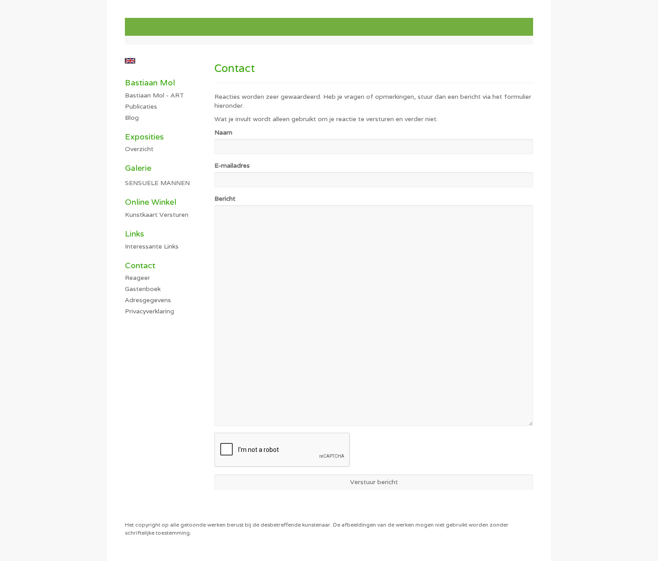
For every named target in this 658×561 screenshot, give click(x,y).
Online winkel (150, 202)
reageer (137, 278)
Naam (223, 132)
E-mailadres (232, 165)
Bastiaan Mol (150, 82)
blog (132, 118)
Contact (140, 265)
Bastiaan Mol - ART (154, 95)
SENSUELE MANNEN (157, 183)
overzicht (139, 149)
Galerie (138, 168)
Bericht (224, 198)
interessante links (152, 246)
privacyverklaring (149, 311)
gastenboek (143, 289)
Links (134, 233)
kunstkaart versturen (156, 215)
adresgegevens (148, 300)
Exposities (144, 136)
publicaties (141, 106)
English (130, 60)
